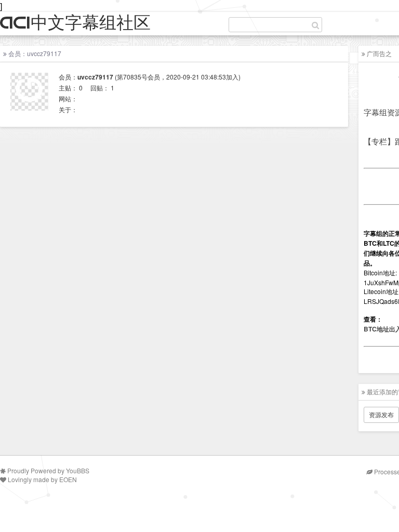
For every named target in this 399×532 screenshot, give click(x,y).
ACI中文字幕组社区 (75, 23)
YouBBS (77, 470)
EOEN (68, 479)
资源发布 (381, 414)
